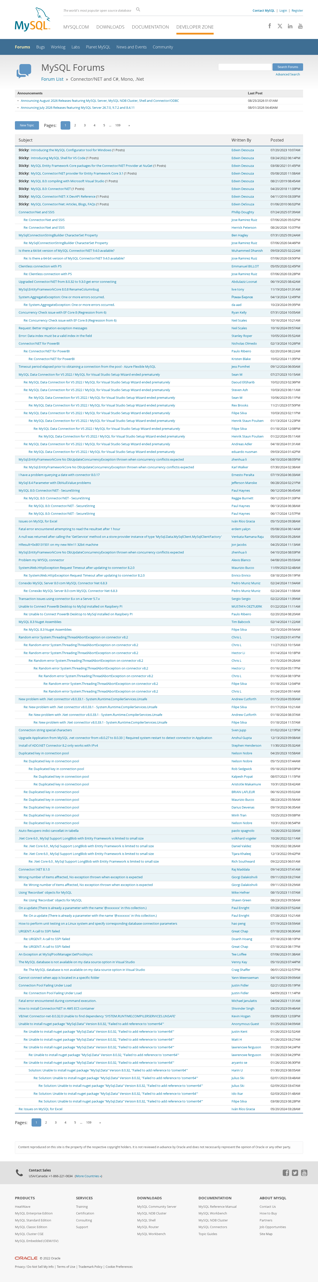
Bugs (40, 47)
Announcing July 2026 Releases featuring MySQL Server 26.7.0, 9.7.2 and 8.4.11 (78, 108)
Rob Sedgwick (242, 769)
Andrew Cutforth (244, 699)
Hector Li (238, 653)
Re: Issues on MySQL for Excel (40, 1109)
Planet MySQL (98, 47)
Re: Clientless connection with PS (48, 274)
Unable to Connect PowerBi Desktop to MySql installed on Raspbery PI (70, 606)
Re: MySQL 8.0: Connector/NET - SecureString (57, 498)
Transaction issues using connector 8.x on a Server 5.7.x (59, 599)
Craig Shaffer (241, 970)
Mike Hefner (241, 892)
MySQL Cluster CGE (29, 1234)
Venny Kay (239, 962)
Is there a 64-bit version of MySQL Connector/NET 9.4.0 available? (67, 251)
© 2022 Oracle (50, 1258)
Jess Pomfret (241, 367)
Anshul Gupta (242, 738)
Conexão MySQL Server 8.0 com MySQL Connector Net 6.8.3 (63, 583)
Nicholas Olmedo (244, 343)
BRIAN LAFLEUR (243, 792)
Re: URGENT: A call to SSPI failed (47, 939)
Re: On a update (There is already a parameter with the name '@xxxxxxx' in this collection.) (90, 916)
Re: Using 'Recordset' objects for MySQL (53, 900)
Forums (22, 47)
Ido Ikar (237, 1094)
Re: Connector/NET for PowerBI (47, 351)
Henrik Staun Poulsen (248, 421)
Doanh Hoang (242, 939)
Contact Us (268, 1207)
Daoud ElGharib (243, 382)
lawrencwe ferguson (246, 1047)
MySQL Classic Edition (31, 1227)
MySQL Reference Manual (218, 1207)
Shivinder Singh (243, 1008)
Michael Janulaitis (244, 1001)
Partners (266, 1220)
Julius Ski (238, 1078)
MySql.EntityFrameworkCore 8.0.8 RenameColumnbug (59, 289)
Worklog (58, 47)
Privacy (20, 1267)
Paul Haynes (241, 490)
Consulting (84, 1220)
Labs (76, 47)
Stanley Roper (242, 336)
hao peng (238, 923)
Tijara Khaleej (241, 854)
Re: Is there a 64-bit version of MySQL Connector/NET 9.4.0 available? (74, 258)
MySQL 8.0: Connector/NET (51, 189)
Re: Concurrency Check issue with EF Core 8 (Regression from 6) (70, 320)
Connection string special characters (45, 730)
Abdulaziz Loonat (244, 282)
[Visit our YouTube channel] (298, 27)
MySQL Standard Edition (33, 1220)
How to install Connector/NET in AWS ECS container (56, 1008)
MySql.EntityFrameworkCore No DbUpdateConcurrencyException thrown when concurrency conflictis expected (101, 459)
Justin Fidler (240, 985)
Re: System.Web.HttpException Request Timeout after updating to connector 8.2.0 (84, 575)
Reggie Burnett (242, 498)
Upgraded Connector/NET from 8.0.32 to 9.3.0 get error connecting (67, 282)
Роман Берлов (242, 297)
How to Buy (268, 1213)
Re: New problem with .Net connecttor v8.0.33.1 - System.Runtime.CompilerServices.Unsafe (90, 707)
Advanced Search (288, 74)
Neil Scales (239, 320)
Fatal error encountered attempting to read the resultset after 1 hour (69, 529)
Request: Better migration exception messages (53, 328)
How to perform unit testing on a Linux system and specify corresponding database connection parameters (98, 923)
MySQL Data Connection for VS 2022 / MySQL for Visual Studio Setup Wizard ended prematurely (89, 374)
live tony (238, 289)
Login (283, 10)
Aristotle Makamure (246, 784)
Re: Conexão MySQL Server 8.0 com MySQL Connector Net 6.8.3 (70, 591)
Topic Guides (208, 1234)
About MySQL (273, 1198)
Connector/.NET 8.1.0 (34, 869)
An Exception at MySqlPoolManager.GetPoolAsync (56, 954)
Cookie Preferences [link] (119, 1267)
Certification (85, 1213)
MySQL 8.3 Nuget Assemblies (40, 622)
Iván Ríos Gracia (243, 521)
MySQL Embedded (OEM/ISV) (36, 1241)
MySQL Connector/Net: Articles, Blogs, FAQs (63, 204)
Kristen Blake (241, 359)
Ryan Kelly (239, 312)
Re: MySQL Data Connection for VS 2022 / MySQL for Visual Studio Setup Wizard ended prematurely (97, 382)
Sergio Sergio (241, 599)
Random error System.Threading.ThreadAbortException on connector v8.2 (73, 637)
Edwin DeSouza (243, 204)
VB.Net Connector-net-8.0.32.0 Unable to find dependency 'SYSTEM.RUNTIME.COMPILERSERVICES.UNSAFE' (97, 1016)
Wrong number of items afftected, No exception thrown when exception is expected (81, 877)
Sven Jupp (239, 730)
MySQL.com (76, 27)
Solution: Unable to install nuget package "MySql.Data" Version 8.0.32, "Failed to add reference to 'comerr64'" (108, 1070)
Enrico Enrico (241, 575)
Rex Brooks (240, 405)
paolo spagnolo (243, 831)
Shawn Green (241, 900)
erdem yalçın (241, 529)
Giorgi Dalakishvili (244, 877)
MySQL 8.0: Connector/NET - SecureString (49, 490)
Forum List (52, 79)
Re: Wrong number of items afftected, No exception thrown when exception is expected (88, 885)
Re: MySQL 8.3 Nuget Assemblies (48, 629)
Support (82, 1227)
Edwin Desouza (243, 150)
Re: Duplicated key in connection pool (51, 761)
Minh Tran (239, 815)
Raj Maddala (241, 869)
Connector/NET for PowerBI (39, 343)
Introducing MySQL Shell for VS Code (58, 158)
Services (84, 1198)
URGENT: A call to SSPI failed (39, 931)
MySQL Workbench (151, 1234)
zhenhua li (239, 459)
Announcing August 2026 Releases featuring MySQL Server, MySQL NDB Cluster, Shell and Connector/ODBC (100, 101)
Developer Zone (195, 27)
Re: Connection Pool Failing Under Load (53, 993)
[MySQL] (32, 20)
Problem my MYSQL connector (41, 560)
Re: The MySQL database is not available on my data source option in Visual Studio (84, 970)
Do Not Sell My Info (40, 1267)
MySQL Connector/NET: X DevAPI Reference (63, 196)
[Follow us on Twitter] (295, 1175)
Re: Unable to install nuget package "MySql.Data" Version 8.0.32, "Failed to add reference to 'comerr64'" (99, 1031)
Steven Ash (240, 390)
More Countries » (88, 1176)
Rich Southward (243, 861)
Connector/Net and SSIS (36, 212)
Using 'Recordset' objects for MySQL (45, 892)
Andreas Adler (242, 444)
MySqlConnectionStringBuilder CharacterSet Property (58, 235)
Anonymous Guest (245, 1024)
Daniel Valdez (241, 846)
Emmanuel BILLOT (245, 266)
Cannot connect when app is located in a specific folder (59, 978)
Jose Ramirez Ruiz (244, 220)
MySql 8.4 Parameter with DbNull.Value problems (55, 483)
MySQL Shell (146, 1220)
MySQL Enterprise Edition (34, 1213)
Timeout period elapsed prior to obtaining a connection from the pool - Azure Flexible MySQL (87, 367)
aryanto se (239, 1063)
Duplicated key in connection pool (44, 753)
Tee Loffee (239, 954)
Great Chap (240, 931)
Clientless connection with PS (40, 266)
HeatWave (22, 1207)
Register (297, 10)
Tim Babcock (241, 622)
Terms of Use (66, 1267)
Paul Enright (240, 908)
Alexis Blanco (241, 560)
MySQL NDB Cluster (151, 1213)
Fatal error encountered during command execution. (57, 1001)
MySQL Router (148, 1227)
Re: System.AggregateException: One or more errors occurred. (69, 305)
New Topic (27, 125)
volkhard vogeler (244, 838)
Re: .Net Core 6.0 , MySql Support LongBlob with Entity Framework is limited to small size (89, 846)
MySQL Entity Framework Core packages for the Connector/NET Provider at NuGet (92, 166)
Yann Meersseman (245, 978)
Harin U (237, 1070)
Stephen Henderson (246, 745)
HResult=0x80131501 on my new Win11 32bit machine (58, 545)
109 (117, 125)
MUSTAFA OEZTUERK (247, 606)
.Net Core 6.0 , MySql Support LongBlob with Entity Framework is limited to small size (81, 838)
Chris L (236, 637)
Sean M (237, 374)
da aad (236, 305)
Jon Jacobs (239, 545)
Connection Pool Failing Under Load (45, 985)
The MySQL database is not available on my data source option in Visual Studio (77, 962)
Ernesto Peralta (243, 475)
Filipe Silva (239, 413)
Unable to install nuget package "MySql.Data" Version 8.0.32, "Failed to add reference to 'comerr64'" (91, 1024)
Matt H (237, 1039)
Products (25, 1198)
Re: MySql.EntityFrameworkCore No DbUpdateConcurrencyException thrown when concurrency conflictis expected (109, 467)
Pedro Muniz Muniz (246, 583)
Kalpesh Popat (242, 776)
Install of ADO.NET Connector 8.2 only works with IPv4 (58, 745)
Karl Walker (240, 467)
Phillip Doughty (243, 212)
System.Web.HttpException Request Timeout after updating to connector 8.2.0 (76, 568)
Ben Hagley (240, 235)
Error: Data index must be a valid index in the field (55, 336)
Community (163, 47)
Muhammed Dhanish (247, 251)
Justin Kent (239, 1031)
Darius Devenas (243, 807)
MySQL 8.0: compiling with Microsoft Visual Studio (67, 181)
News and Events (132, 47)
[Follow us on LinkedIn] (288, 27)
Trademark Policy (90, 1267)
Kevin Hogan (241, 1016)
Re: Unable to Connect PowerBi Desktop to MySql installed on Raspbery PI (78, 614)
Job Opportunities (273, 1227)
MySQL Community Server (156, 1207)
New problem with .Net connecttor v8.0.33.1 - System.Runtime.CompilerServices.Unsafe (83, 699)
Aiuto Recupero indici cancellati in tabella (49, 831)
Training (82, 1207)
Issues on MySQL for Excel (38, 521)
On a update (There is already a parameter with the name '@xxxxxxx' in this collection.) (83, 908)
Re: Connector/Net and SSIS (44, 220)
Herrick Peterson (244, 227)
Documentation (150, 27)
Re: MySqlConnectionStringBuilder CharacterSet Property (66, 243)
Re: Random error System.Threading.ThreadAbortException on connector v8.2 (81, 645)
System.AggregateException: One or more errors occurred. (62, 297)
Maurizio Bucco (243, 568)
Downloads (110, 27)
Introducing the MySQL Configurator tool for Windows (71, 150)
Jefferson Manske (244, 483)
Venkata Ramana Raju (248, 537)
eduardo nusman (244, 452)
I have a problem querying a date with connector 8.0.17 (59, 475)
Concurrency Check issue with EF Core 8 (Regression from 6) (62, 312)
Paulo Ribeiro (241, 351)
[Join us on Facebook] (268, 27)
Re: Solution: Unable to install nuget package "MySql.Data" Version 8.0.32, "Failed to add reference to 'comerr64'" (116, 1078)
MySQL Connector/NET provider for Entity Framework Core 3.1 (77, 173)
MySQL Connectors (213, 1227)
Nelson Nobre (242, 753)
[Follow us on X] (278, 27)
